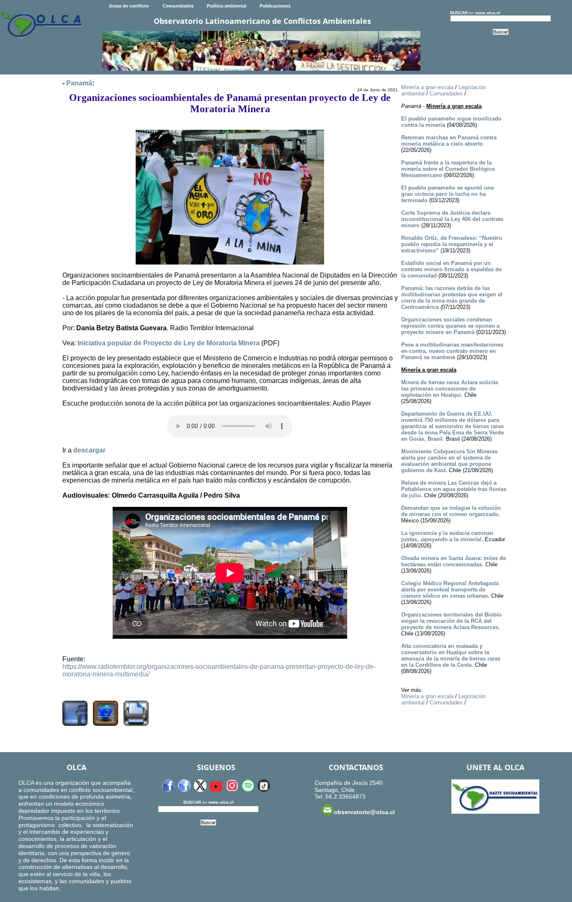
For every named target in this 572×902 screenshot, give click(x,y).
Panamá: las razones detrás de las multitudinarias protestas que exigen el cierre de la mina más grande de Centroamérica (451, 297)
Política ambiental (226, 5)
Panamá (79, 83)
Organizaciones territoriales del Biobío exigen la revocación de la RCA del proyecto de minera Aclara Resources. (451, 621)
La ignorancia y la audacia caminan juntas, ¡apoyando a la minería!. (447, 536)
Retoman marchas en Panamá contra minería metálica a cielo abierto (449, 140)
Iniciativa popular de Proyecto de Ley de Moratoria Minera (168, 343)
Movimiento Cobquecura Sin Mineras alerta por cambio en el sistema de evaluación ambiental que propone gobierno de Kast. (449, 460)
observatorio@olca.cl (364, 812)
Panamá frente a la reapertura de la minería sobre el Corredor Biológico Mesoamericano (448, 168)
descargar (89, 450)
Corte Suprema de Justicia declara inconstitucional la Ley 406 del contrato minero (452, 219)
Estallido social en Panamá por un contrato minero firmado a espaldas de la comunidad (451, 269)
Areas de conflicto (129, 5)
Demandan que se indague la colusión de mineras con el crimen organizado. (451, 511)
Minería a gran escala (427, 87)
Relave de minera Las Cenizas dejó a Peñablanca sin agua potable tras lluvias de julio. (453, 489)
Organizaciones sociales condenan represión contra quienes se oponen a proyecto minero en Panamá (450, 325)
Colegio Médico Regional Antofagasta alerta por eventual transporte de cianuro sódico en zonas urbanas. (450, 589)
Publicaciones (275, 5)
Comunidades (177, 5)
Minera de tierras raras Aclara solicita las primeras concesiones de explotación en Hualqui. (449, 388)
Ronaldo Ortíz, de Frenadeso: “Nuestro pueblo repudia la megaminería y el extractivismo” (451, 244)
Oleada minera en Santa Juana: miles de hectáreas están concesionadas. (453, 561)
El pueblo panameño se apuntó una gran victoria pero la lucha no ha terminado (447, 194)
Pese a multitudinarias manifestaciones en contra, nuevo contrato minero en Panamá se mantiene (452, 351)
